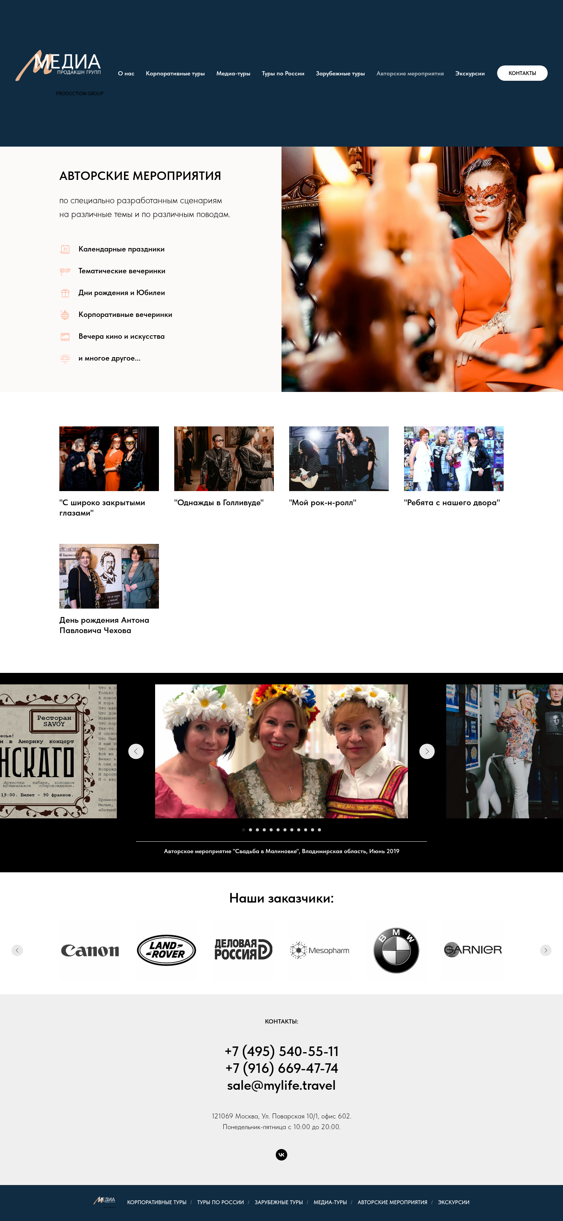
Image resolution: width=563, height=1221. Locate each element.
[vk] (281, 1155)
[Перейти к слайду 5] (271, 829)
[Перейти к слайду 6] (278, 829)
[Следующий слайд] (427, 751)
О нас (126, 73)
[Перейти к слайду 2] (250, 829)
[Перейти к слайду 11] (312, 829)
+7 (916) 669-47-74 (282, 1068)
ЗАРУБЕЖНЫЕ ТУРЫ (279, 1202)
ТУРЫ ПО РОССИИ (220, 1202)
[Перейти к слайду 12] (319, 829)
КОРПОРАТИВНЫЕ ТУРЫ (153, 1202)
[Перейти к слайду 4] (264, 829)
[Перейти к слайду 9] (298, 829)
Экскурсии (470, 73)
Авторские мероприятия (410, 73)
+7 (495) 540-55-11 (281, 1051)
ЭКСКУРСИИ (454, 1202)
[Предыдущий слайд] (136, 751)
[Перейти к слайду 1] (243, 829)
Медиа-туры (233, 73)
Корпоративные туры (175, 73)
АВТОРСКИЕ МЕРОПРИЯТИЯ (392, 1202)
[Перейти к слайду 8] (291, 829)
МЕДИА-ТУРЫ (330, 1202)
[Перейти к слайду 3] (257, 829)
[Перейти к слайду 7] (284, 829)
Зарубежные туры (340, 73)
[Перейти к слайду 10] (305, 829)
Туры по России (283, 73)
